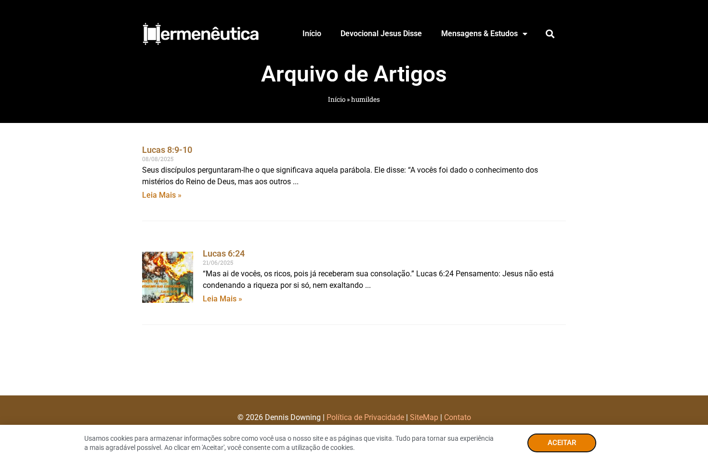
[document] (354, 230)
